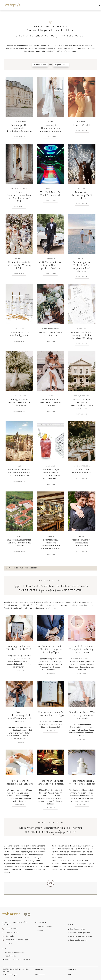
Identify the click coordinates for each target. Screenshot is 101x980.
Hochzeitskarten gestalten (80, 933)
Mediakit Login (10, 956)
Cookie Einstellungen (10, 975)
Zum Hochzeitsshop (77, 929)
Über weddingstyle (44, 926)
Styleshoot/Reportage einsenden (17, 959)
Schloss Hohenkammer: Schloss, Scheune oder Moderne (19, 543)
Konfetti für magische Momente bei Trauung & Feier (19, 265)
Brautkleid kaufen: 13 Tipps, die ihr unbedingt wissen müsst (81, 649)
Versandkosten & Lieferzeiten (81, 936)
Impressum (39, 970)
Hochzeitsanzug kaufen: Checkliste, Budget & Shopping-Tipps (50, 649)
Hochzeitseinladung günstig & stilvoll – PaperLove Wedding (81, 335)
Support (40, 930)
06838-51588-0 (11, 929)
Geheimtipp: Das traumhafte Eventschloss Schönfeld (19, 128)
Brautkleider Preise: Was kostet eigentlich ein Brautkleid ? (82, 715)
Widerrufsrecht (40, 975)
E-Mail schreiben (12, 932)
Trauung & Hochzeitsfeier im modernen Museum (50, 128)
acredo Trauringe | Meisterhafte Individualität (82, 543)
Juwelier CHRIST (81, 125)
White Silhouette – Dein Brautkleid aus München (50, 403)
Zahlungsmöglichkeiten (78, 940)
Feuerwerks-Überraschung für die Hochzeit (82, 195)
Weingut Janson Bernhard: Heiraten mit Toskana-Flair (19, 403)
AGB (69, 975)
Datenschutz (72, 970)
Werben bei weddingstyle (14, 952)
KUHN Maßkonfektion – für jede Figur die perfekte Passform (50, 265)
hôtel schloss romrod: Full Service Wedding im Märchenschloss (19, 473)
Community (10, 936)
